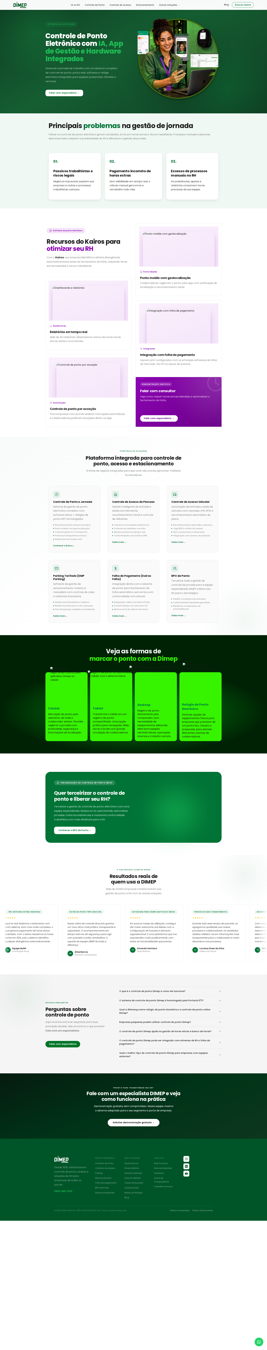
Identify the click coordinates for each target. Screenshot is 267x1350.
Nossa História (132, 1168)
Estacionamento (145, 5)
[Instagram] (186, 1159)
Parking (99, 1173)
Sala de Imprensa (163, 1168)
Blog (226, 4)
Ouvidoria (159, 1173)
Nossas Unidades (133, 1173)
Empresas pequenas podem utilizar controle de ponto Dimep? (155, 1022)
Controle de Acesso (105, 1168)
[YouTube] (186, 1174)
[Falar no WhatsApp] (259, 1342)
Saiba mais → (119, 542)
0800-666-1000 (63, 1191)
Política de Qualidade (179, 1210)
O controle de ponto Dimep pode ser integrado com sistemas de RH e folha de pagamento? (164, 1042)
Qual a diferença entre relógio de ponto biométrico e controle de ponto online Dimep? (164, 1011)
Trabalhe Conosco (163, 1186)
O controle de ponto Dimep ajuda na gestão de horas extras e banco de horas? (165, 1031)
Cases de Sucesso (134, 1182)
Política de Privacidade (202, 1210)
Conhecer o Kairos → (64, 545)
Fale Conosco (161, 1163)
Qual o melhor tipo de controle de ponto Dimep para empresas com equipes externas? (163, 1054)
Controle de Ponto (95, 5)
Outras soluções (168, 5)
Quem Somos (131, 1163)
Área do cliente (243, 5)
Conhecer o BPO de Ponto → (74, 830)
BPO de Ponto (102, 1187)
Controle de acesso (120, 5)
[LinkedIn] (186, 1166)
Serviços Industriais (104, 1192)
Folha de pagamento (106, 1182)
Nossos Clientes (133, 1178)
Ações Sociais (132, 1187)
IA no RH (75, 5)
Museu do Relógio (134, 1192)
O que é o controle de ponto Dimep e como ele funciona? (152, 991)
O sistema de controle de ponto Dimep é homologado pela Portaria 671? (161, 1000)
